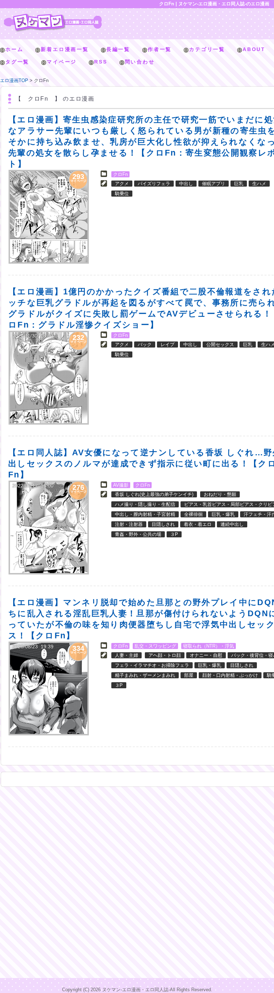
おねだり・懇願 (220, 494)
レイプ (167, 344)
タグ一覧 (17, 62)
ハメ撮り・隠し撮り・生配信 (145, 504)
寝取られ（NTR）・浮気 (208, 646)
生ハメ (259, 183)
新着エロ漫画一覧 (64, 49)
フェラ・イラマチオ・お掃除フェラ (152, 665)
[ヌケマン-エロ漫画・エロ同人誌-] (53, 16)
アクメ (122, 183)
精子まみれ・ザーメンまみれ (145, 675)
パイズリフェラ (154, 183)
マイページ (62, 62)
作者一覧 (160, 49)
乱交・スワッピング (155, 646)
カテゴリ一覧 (207, 49)
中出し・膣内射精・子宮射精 (145, 514)
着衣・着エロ (198, 524)
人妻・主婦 (126, 655)
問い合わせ (140, 62)
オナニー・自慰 (206, 655)
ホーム (14, 49)
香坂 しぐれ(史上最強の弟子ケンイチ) (154, 494)
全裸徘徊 (193, 514)
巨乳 (238, 183)
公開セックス (220, 344)
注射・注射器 (129, 524)
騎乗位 (122, 193)
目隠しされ (163, 524)
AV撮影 (120, 485)
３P (174, 534)
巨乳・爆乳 (223, 514)
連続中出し (232, 524)
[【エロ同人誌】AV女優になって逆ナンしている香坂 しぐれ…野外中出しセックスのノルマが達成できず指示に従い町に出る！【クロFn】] (49, 527)
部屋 (188, 675)
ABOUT (254, 49)
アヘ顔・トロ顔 (164, 655)
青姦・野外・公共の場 (138, 534)
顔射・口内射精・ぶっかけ (230, 675)
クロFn (120, 174)
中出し (186, 183)
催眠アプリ (213, 183)
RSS (100, 62)
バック (145, 344)
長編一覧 (118, 49)
